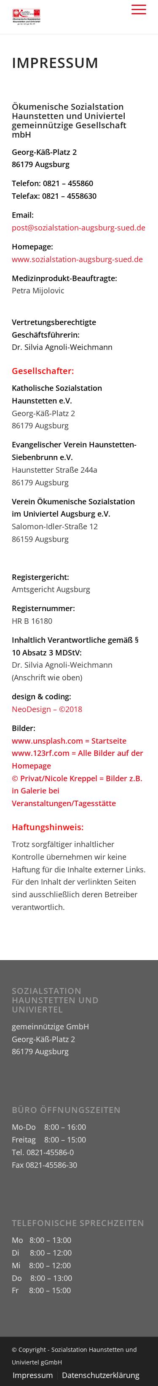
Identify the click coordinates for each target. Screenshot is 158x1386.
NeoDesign (31, 709)
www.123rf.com (41, 753)
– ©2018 (66, 709)
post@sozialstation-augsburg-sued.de (78, 227)
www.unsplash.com (47, 741)
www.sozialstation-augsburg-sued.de (77, 259)
